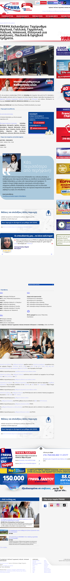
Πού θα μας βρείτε (11, 23)
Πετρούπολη (2, 572)
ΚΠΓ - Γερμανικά (41, 384)
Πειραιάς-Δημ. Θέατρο (21, 571)
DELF (1, 376)
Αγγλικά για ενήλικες (5, 364)
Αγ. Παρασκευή (8, 571)
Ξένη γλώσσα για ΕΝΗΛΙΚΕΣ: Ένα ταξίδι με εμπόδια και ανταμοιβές (23, 537)
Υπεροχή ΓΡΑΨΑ (36, 560)
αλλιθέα (14, 571)
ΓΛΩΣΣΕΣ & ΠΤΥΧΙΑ (7, 16)
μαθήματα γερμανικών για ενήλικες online (26, 389)
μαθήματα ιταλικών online (21, 397)
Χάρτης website (47, 572)
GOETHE (27, 384)
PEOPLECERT (8, 368)
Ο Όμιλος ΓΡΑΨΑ (45, 11)
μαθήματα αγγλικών (18, 364)
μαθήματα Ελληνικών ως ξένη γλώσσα (12, 407)
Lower (4, 243)
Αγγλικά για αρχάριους (39, 364)
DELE (35, 401)
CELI (7, 394)
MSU (26, 368)
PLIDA (10, 394)
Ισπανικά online (47, 569)
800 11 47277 (62, 454)
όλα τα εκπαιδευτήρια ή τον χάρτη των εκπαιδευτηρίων (17, 227)
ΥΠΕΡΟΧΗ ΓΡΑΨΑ (37, 16)
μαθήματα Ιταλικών (17, 392)
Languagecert (15, 368)
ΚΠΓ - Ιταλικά (17, 394)
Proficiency (18, 243)
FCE (32, 366)
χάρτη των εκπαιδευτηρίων (27, 463)
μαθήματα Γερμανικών (20, 382)
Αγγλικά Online (59, 11)
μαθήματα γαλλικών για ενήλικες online (25, 379)
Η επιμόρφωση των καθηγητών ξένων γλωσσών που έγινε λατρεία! (24, 531)
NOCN (21, 368)
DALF (6, 376)
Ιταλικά (45, 567)
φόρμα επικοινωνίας (40, 128)
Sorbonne (10, 376)
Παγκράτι (9, 569)
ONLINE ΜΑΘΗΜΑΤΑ (22, 16)
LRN (50, 366)
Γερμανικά (46, 564)
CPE (24, 366)
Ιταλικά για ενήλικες (5, 392)
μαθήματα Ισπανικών (7, 401)
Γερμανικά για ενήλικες (6, 382)
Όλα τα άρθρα (3, 547)
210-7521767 (10, 565)
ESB (47, 366)
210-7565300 (49, 454)
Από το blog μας (9, 499)
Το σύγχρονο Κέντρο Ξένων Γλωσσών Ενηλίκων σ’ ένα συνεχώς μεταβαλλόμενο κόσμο (16, 519)
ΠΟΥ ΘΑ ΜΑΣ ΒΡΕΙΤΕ (52, 16)
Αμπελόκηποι (19, 569)
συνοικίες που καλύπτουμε (27, 460)
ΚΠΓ (16, 376)
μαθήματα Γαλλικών (18, 374)
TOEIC (42, 366)
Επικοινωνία (52, 11)
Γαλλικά (45, 563)
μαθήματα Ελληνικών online (22, 412)
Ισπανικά (26, 99)
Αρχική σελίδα (3, 23)
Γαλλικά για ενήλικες (5, 374)
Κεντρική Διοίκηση (4, 563)
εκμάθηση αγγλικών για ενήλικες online (25, 371)
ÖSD (33, 384)
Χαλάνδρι (8, 572)
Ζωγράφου (14, 569)
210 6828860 (40, 123)
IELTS (39, 366)
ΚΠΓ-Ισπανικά (43, 401)
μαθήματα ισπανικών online (22, 404)
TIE (24, 368)
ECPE (21, 366)
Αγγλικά (34, 562)
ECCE (35, 366)
